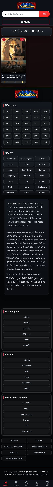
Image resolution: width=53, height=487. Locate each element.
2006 (7, 136)
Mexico (10, 187)
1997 (45, 142)
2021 (7, 117)
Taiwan (26, 192)
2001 (7, 142)
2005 (17, 136)
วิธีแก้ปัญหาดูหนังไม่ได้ (13, 458)
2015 (17, 123)
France (10, 170)
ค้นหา (44, 14)
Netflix (26, 388)
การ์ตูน (26, 377)
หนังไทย (26, 317)
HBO (26, 425)
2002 (45, 136)
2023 (36, 111)
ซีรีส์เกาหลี (26, 334)
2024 (26, 111)
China (26, 164)
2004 (26, 136)
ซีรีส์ (26, 371)
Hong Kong (11, 175)
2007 (45, 130)
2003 (36, 136)
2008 (36, 130)
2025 (17, 111)
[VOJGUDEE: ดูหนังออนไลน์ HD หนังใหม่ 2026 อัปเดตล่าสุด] (26, 5)
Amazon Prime (27, 414)
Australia (26, 175)
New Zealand (42, 187)
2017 (45, 117)
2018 (36, 117)
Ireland (26, 187)
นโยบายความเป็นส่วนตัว (13, 446)
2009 (26, 130)
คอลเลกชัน (26, 383)
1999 (26, 142)
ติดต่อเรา (39, 440)
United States (11, 158)
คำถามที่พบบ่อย (39, 452)
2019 (26, 117)
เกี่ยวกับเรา (13, 440)
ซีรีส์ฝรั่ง (26, 345)
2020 (17, 117)
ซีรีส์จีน (26, 340)
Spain (11, 181)
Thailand (42, 164)
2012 (45, 123)
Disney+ (26, 420)
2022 (45, 111)
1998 (36, 142)
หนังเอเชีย (26, 328)
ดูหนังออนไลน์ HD (15, 203)
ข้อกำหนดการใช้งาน (39, 446)
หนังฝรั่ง (27, 322)
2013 (36, 123)
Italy (26, 181)
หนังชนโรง (26, 365)
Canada (42, 158)
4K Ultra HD (26, 431)
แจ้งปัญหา (14, 452)
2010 (17, 130)
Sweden (42, 192)
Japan (11, 164)
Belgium (42, 181)
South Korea (26, 170)
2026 (7, 111)
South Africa (10, 192)
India (42, 175)
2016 (7, 123)
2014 (26, 123)
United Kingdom (26, 158)
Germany (42, 170)
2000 (17, 142)
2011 (7, 130)
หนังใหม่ (26, 360)
